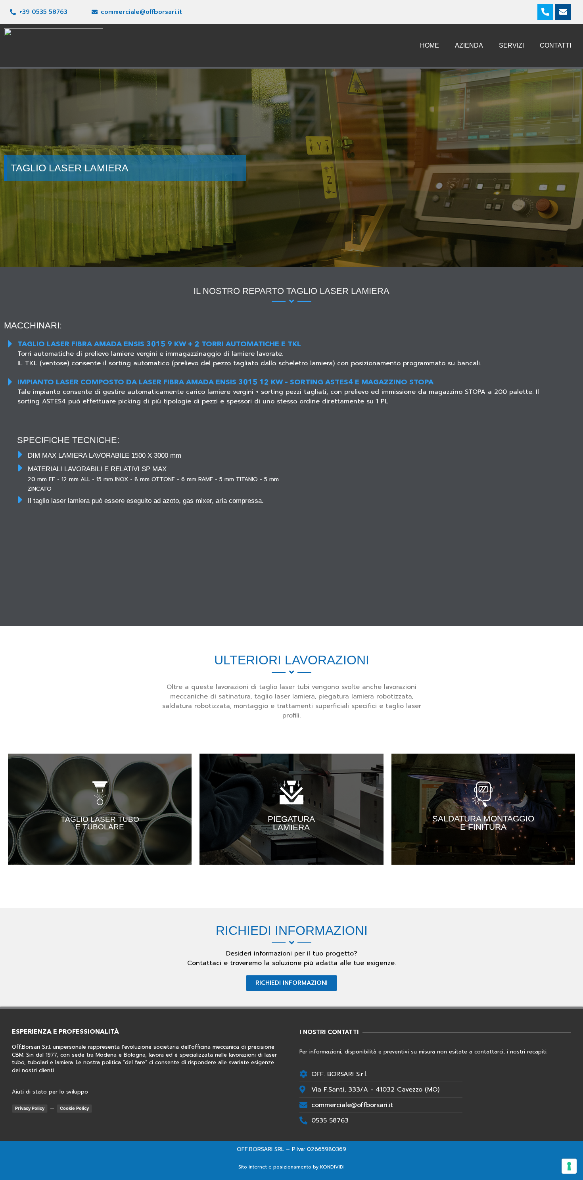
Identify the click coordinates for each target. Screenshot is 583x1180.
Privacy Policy (29, 1108)
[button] (291, 983)
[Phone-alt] (545, 12)
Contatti (555, 45)
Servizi (511, 45)
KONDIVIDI (332, 1166)
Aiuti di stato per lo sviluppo (50, 1092)
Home (429, 45)
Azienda (469, 45)
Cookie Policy (74, 1108)
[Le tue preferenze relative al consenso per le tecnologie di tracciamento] (569, 1166)
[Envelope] (563, 12)
